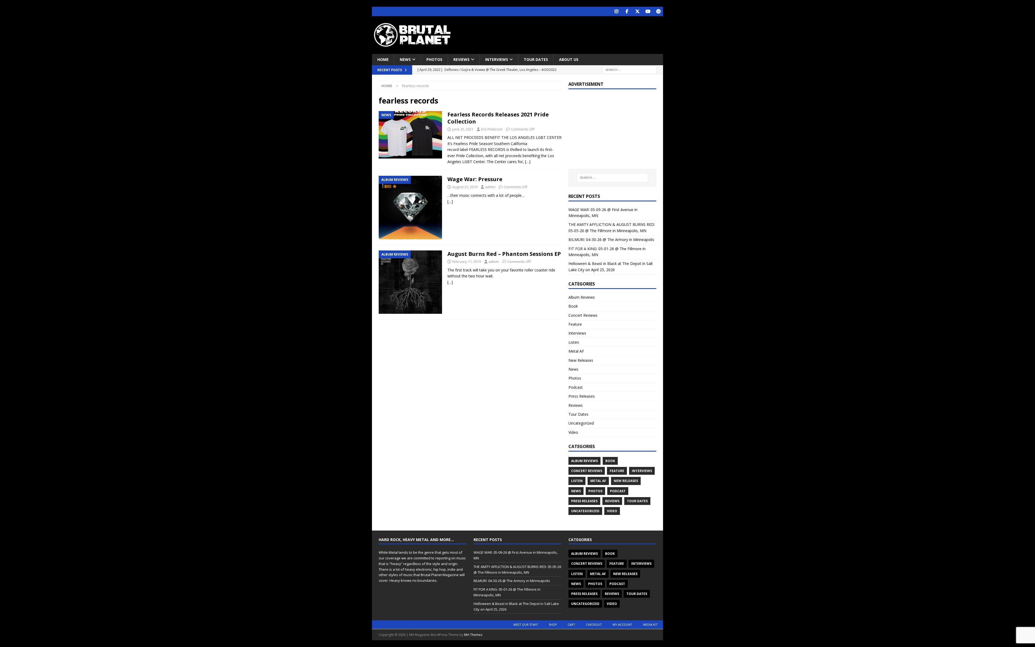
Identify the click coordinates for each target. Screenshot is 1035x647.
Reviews (461, 59)
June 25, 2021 (462, 129)
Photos (434, 59)
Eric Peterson (492, 129)
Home (383, 59)
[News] (410, 135)
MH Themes (473, 634)
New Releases (580, 360)
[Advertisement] (569, 34)
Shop (553, 624)
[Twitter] (637, 11)
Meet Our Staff (525, 624)
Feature (575, 324)
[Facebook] (627, 11)
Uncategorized (581, 423)
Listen (573, 342)
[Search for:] (629, 69)
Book (573, 306)
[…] (527, 161)
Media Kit (650, 624)
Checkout (594, 624)
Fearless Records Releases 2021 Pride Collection (498, 118)
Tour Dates (536, 59)
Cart (571, 624)
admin (490, 186)
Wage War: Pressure (474, 179)
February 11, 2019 (466, 261)
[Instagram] (616, 11)
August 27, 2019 (464, 186)
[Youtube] (648, 11)
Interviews (496, 59)
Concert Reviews (583, 315)
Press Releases (581, 396)
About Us (568, 59)
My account (622, 624)
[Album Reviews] (410, 207)
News (405, 59)
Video (573, 432)
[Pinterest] (658, 11)
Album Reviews (581, 297)
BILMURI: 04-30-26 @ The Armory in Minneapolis (611, 239)
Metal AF (576, 351)
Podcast (575, 387)
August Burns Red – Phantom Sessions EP (504, 253)
